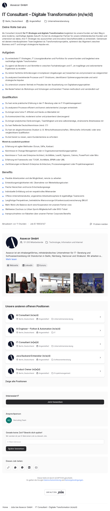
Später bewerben (16, 449)
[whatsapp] (15, 467)
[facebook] (22, 467)
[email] (36, 467)
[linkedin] (29, 467)
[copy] (8, 467)
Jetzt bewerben (55, 402)
